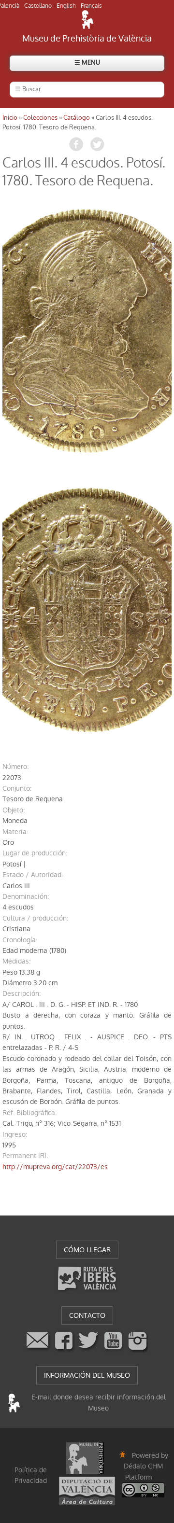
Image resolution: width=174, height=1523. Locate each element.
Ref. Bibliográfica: (29, 1113)
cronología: (19, 940)
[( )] (87, 331)
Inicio (9, 117)
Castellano (38, 6)
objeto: (13, 810)
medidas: (16, 961)
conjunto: (16, 788)
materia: (15, 832)
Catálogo (76, 117)
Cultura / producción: (35, 918)
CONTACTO (87, 1315)
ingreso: (14, 1134)
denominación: (25, 896)
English (66, 6)
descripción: (21, 993)
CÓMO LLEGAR (87, 1250)
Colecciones (40, 117)
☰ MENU (87, 62)
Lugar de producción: (34, 853)
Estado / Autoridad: (32, 875)
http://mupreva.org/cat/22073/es (55, 1167)
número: (15, 766)
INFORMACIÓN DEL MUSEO (87, 1375)
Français (91, 6)
